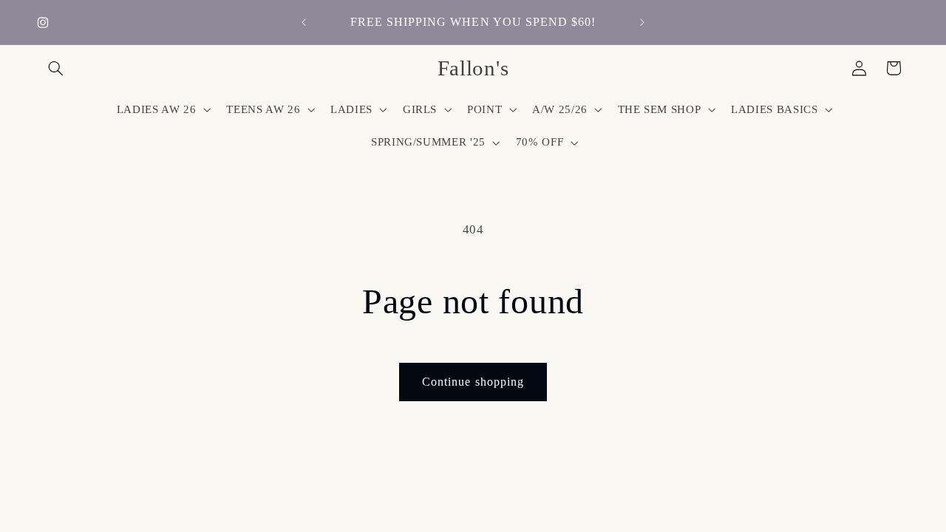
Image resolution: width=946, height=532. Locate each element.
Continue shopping (473, 381)
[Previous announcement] (303, 22)
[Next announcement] (642, 22)
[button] (56, 68)
